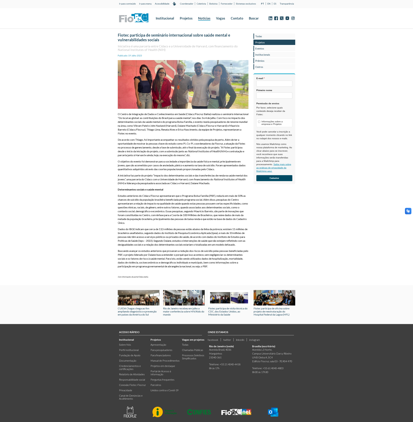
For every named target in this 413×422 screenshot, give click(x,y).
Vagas (220, 18)
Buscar (254, 18)
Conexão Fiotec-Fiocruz (132, 384)
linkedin (240, 339)
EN (268, 3)
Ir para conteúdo (127, 3)
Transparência (287, 3)
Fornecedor (226, 3)
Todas (258, 36)
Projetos (186, 18)
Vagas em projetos (193, 339)
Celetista (201, 3)
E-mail (260, 78)
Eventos (259, 48)
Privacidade (125, 390)
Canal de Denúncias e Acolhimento (131, 397)
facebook (213, 339)
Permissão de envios (267, 103)
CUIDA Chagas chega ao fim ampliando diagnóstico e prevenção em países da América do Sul (137, 311)
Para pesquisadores (161, 349)
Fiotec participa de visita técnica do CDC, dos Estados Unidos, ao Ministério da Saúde (227, 311)
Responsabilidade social (132, 379)
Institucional (165, 18)
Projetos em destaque (163, 365)
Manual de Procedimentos (165, 360)
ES (275, 3)
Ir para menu (145, 3)
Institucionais (262, 54)
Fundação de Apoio (129, 355)
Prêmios (259, 60)
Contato (237, 18)
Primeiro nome (264, 90)
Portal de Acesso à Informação (161, 373)
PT (262, 3)
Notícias (204, 18)
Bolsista (213, 3)
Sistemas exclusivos (246, 3)
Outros (259, 66)
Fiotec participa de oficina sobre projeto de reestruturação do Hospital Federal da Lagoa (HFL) (271, 311)
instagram (254, 339)
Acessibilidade (162, 3)
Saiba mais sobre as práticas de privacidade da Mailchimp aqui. (273, 167)
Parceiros (156, 384)
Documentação (127, 360)
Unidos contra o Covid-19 (164, 390)
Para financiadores (161, 355)
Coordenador (186, 3)
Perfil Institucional (129, 349)
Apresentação (158, 344)
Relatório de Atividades (132, 374)
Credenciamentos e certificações (130, 367)
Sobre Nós (125, 344)
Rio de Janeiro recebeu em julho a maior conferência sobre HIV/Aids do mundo (183, 311)
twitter (227, 339)
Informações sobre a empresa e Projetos (272, 122)
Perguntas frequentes (162, 379)
